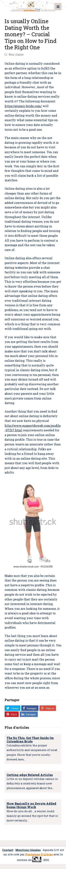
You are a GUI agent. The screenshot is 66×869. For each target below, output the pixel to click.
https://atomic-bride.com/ (23, 106)
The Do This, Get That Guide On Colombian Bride (30, 739)
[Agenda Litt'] (33, 5)
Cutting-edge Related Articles (30, 775)
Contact (7, 850)
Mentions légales (28, 850)
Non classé (16, 54)
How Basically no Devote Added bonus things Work (31, 805)
